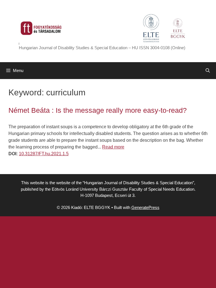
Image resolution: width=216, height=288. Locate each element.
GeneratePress (145, 207)
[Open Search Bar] (207, 70)
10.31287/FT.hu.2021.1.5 (44, 153)
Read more (113, 147)
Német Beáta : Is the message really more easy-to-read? (97, 110)
